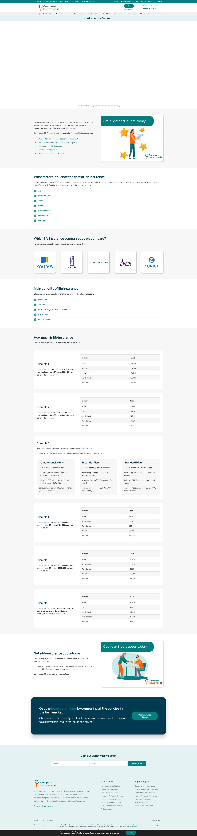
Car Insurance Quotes (109, 792)
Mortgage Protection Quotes (112, 796)
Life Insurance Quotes (109, 789)
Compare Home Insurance (145, 786)
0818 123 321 (150, 8)
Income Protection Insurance (146, 796)
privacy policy (133, 826)
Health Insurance (141, 802)
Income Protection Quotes (111, 802)
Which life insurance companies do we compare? (57, 142)
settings (116, 834)
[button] (98, 191)
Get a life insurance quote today (51, 153)
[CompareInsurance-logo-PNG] (49, 5)
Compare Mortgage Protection (146, 789)
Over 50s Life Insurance (144, 799)
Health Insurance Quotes (110, 799)
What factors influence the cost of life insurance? (58, 139)
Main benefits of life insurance (50, 146)
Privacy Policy (116, 106)
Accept (131, 833)
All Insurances (106, 809)
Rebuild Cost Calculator (144, 806)
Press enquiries (40, 806)
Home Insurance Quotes (110, 786)
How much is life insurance (48, 150)
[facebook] (98, 829)
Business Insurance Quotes (111, 806)
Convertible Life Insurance (145, 792)
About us (50, 806)
